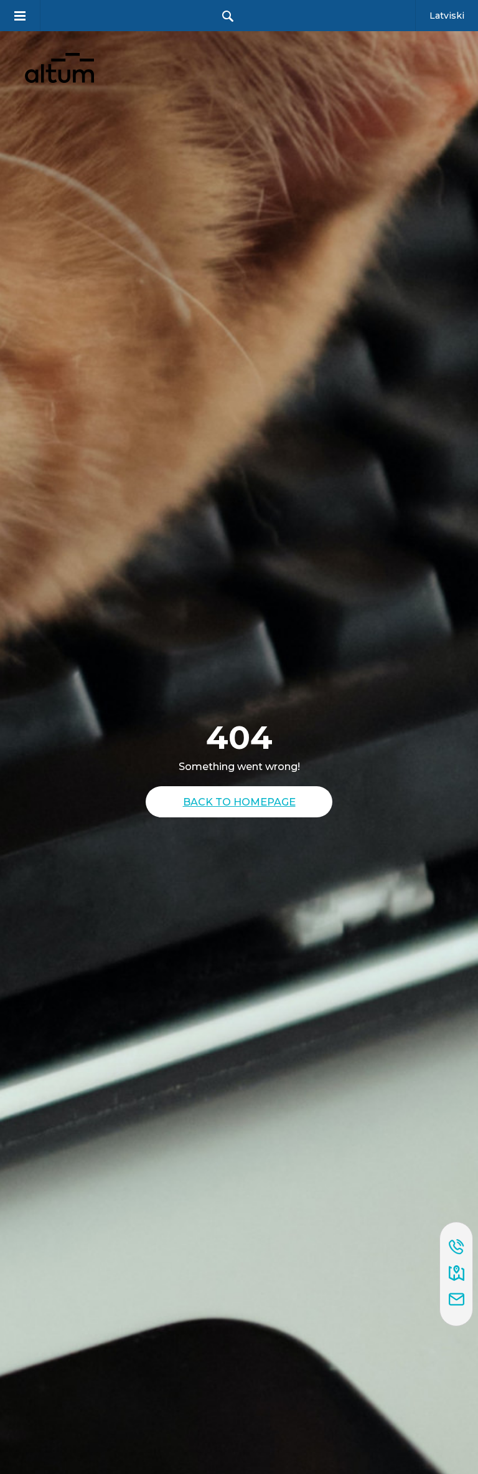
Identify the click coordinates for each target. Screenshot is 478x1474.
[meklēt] (227, 16)
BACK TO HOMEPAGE (239, 802)
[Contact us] (456, 1300)
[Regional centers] (456, 1274)
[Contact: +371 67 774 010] (456, 1248)
